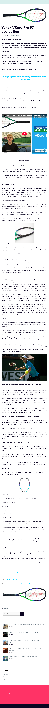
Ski (4, 677)
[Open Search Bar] (46, 2)
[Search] (22, 614)
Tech (4, 679)
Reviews (6, 608)
